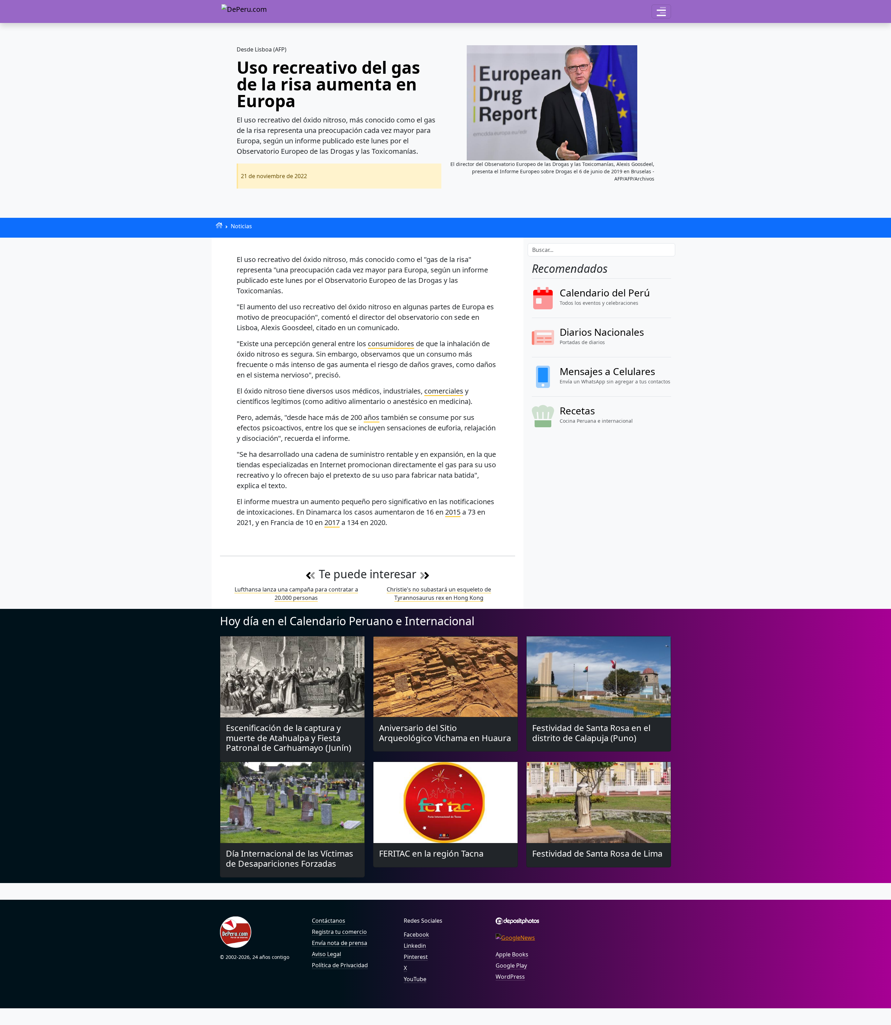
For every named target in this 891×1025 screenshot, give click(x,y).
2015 (452, 512)
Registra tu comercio (339, 932)
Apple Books (512, 954)
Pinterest (416, 957)
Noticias (241, 226)
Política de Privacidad (340, 965)
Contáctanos (328, 920)
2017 (332, 522)
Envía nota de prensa (339, 943)
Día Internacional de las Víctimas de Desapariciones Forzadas (289, 858)
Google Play (511, 965)
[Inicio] (219, 225)
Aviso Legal (326, 954)
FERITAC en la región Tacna (431, 853)
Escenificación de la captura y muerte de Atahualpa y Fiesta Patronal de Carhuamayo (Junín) (288, 738)
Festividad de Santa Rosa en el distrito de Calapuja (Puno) (591, 733)
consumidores (391, 343)
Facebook (416, 934)
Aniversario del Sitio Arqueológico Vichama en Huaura (445, 733)
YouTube (415, 979)
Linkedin (415, 945)
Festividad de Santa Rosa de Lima (597, 853)
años (371, 417)
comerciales (443, 391)
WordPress (510, 976)
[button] (661, 11)
